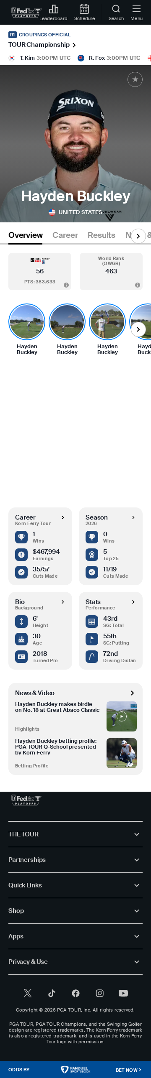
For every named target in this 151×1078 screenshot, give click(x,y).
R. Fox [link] (97, 57)
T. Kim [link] (27, 57)
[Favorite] (135, 79)
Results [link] (101, 235)
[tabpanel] (75, 510)
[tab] (25, 237)
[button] (39, 271)
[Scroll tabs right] (138, 236)
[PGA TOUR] (26, 800)
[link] (26, 12)
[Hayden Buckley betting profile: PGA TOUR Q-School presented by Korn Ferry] (122, 753)
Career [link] (65, 235)
